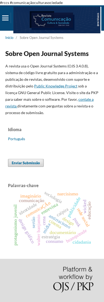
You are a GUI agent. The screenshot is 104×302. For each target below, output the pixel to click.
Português (16, 138)
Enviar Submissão (26, 163)
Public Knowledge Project (55, 86)
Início (9, 37)
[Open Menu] (5, 18)
